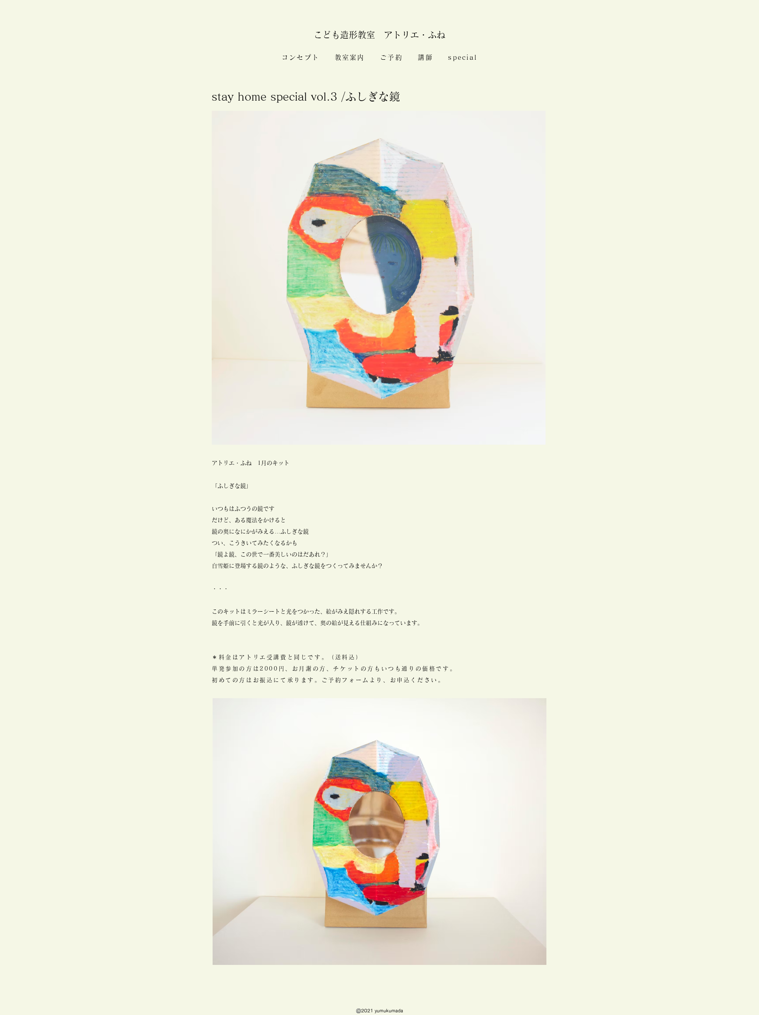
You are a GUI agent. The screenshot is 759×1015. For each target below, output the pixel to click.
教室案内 (350, 57)
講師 (425, 57)
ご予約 (391, 57)
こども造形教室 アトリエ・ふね (383, 34)
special (462, 57)
